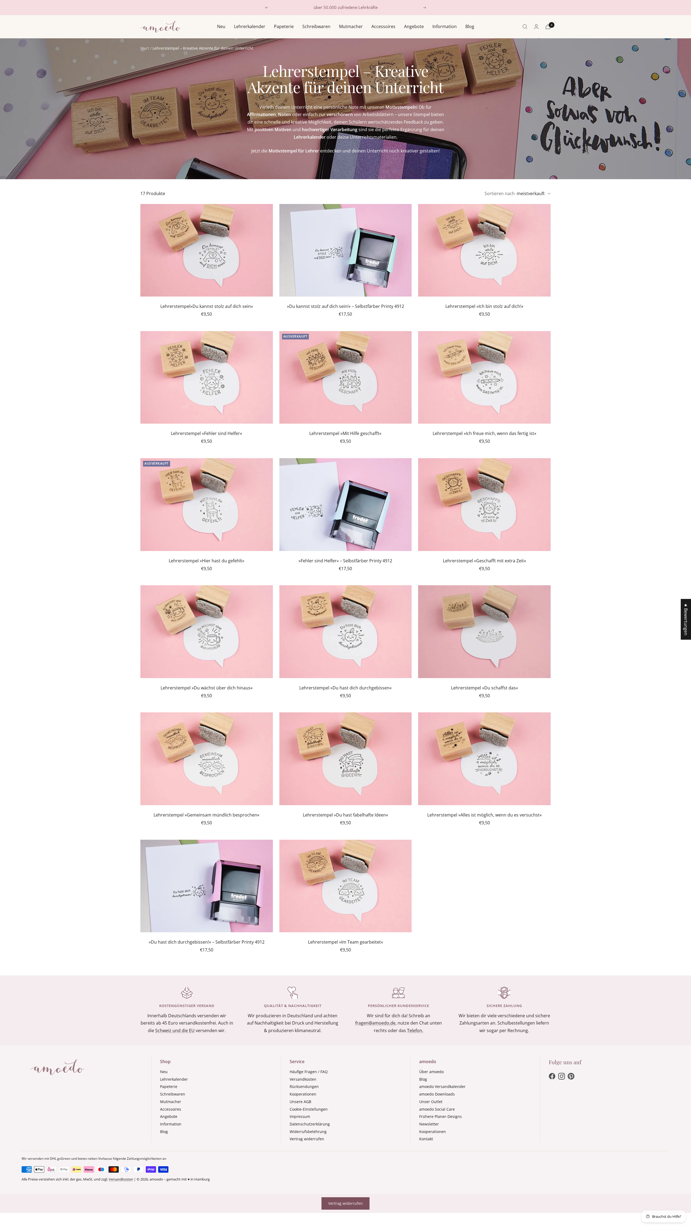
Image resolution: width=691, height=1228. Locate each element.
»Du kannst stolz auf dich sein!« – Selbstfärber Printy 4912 (345, 306)
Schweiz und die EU (175, 1030)
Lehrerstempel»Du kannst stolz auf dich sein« (206, 306)
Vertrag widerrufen (307, 1138)
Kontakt (426, 1138)
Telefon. (415, 1030)
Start (144, 48)
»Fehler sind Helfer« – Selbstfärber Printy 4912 (345, 561)
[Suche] (525, 26)
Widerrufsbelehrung (308, 1131)
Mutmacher (351, 26)
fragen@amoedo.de (375, 1023)
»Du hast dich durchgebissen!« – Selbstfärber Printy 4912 (207, 942)
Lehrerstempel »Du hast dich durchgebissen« (345, 688)
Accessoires (383, 26)
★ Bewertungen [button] (686, 619)
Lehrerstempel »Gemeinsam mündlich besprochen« (206, 815)
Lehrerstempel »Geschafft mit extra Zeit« (484, 561)
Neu (221, 26)
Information (444, 26)
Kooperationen (303, 1094)
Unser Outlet (430, 1101)
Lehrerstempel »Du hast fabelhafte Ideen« (345, 815)
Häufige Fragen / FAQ (309, 1071)
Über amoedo (431, 1071)
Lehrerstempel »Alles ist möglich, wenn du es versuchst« (484, 815)
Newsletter (429, 1124)
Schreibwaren (316, 26)
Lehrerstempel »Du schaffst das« (484, 688)
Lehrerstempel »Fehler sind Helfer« (206, 433)
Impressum (300, 1116)
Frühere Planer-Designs (440, 1116)
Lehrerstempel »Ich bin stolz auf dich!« (484, 306)
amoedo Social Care (437, 1109)
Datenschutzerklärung (310, 1124)
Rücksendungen (304, 1086)
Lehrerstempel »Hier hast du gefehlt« (206, 561)
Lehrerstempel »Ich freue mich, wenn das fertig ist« (484, 433)
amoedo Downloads (437, 1094)
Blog (469, 26)
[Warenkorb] (548, 26)
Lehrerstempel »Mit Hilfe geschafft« (345, 433)
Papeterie (284, 26)
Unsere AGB (300, 1101)
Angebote (414, 26)
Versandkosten (303, 1079)
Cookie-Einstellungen (309, 1109)
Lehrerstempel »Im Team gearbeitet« (345, 942)
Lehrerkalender (249, 26)
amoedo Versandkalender (442, 1086)
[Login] (536, 26)
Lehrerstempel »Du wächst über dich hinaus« (207, 688)
